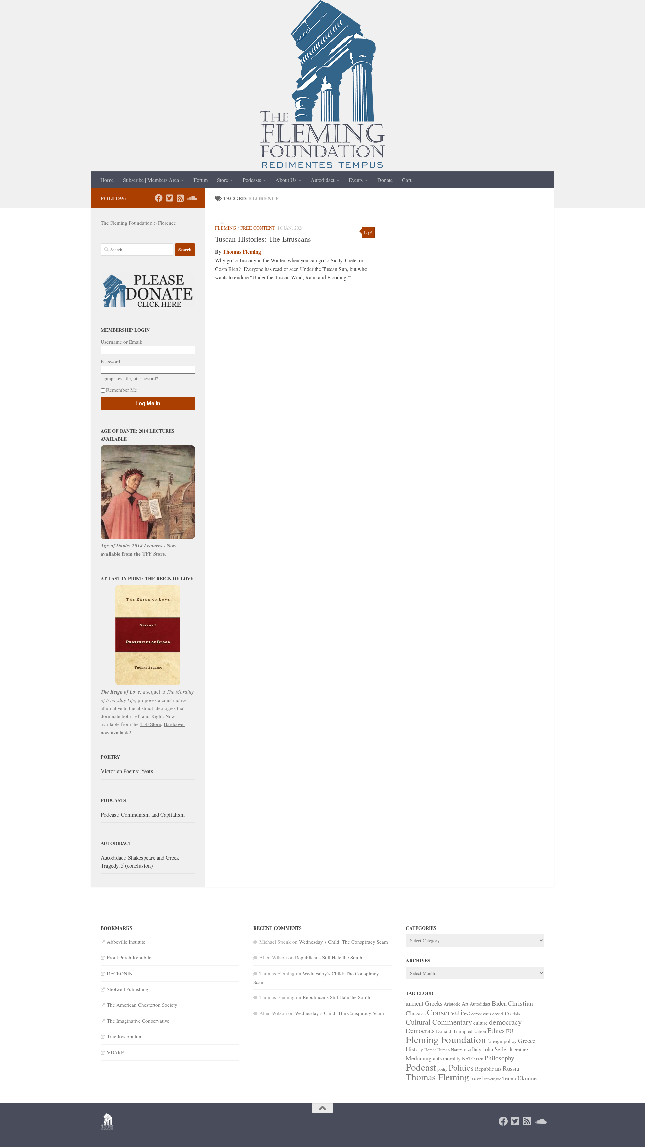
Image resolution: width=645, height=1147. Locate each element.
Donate (385, 179)
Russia (511, 1068)
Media (413, 1058)
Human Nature (450, 1049)
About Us (285, 179)
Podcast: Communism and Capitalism (143, 814)
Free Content (257, 228)
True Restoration (124, 1036)
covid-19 (500, 1014)
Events (356, 179)
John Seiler (495, 1049)
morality (452, 1058)
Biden (499, 1003)
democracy (505, 1022)
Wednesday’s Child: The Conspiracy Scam (343, 941)
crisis (515, 1013)
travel (476, 1078)
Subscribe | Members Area (151, 179)
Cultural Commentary (439, 1022)
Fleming (225, 228)
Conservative (448, 1012)
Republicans (488, 1068)
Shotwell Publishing (127, 989)
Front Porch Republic (129, 957)
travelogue (492, 1078)
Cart (406, 179)
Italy (476, 1049)
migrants (432, 1058)
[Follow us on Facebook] (159, 198)
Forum (201, 179)
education (477, 1031)
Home (107, 179)
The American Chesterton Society (142, 1004)
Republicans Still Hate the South (328, 957)
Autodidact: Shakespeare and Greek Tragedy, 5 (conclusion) (140, 861)
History (414, 1049)
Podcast (421, 1066)
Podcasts (252, 179)
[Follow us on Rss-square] (180, 198)
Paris (479, 1058)
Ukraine (527, 1078)
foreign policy (502, 1040)
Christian (520, 1003)
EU (509, 1031)
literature (519, 1049)
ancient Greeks (424, 1003)
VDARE (115, 1052)
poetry (442, 1069)
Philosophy (499, 1057)
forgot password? (142, 378)
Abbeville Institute (126, 941)
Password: (111, 361)
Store (222, 179)
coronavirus (481, 1014)
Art (465, 1003)
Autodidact (322, 179)
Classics (416, 1013)
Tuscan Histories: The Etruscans (263, 239)
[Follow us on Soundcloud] (191, 198)
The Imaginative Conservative (138, 1020)
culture (480, 1022)
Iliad (467, 1049)
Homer (430, 1049)
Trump (509, 1078)
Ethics (496, 1030)
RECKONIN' (120, 973)
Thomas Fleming (242, 251)
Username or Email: (121, 341)
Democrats (420, 1030)
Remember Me (121, 389)
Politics (461, 1067)
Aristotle (452, 1004)
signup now (111, 378)
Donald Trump (451, 1031)
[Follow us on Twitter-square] (169, 198)
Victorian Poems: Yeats (127, 771)
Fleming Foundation (446, 1039)
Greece (526, 1040)
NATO (468, 1058)
